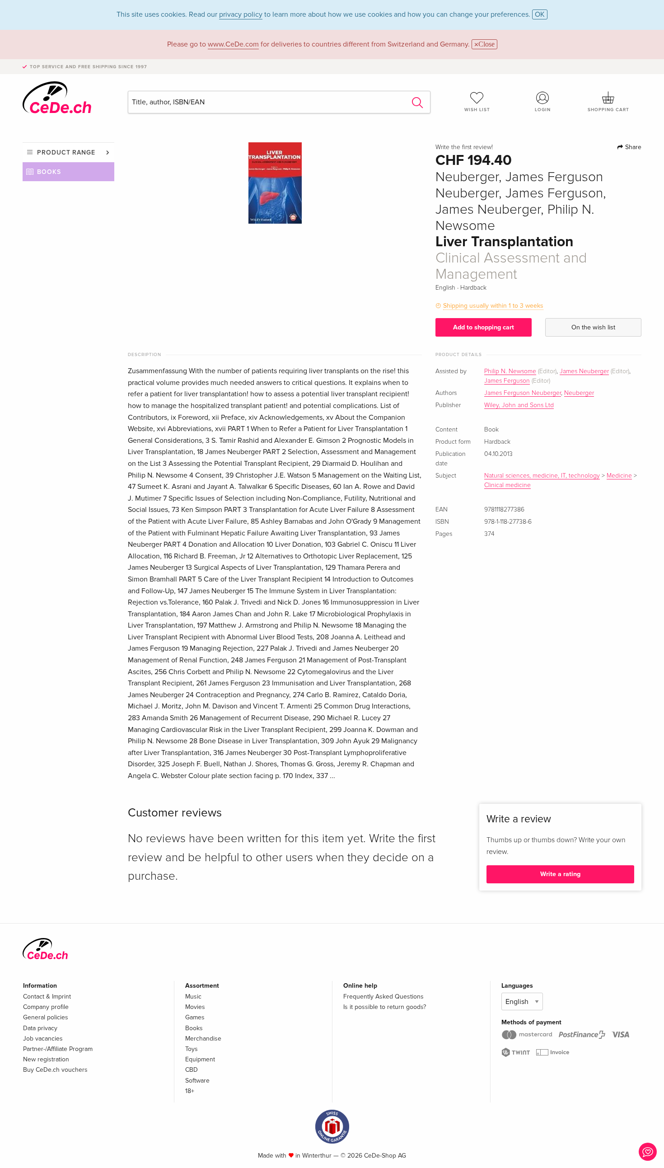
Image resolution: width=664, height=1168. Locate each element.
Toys (191, 1049)
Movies (195, 1007)
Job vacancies (43, 1038)
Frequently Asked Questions (383, 996)
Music (193, 996)
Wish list (477, 110)
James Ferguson (507, 381)
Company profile (46, 1007)
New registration (46, 1059)
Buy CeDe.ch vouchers (55, 1070)
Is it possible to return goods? (384, 1007)
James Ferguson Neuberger (522, 393)
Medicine (619, 476)
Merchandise (203, 1038)
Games (195, 1017)
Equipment (200, 1059)
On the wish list (593, 327)
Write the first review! (464, 147)
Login (543, 110)
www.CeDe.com (233, 44)
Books (49, 172)
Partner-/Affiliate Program (58, 1049)
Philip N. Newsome (510, 371)
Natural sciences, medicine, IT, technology (542, 476)
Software (197, 1080)
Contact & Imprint (47, 996)
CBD (191, 1070)
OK (540, 14)
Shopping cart (608, 110)
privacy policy (240, 14)
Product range (66, 152)
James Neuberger (584, 371)
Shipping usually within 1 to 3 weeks (493, 306)
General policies (45, 1017)
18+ (189, 1091)
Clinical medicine (507, 485)
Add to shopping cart (483, 327)
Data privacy (40, 1028)
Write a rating (560, 874)
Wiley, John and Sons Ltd (519, 405)
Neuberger (579, 393)
